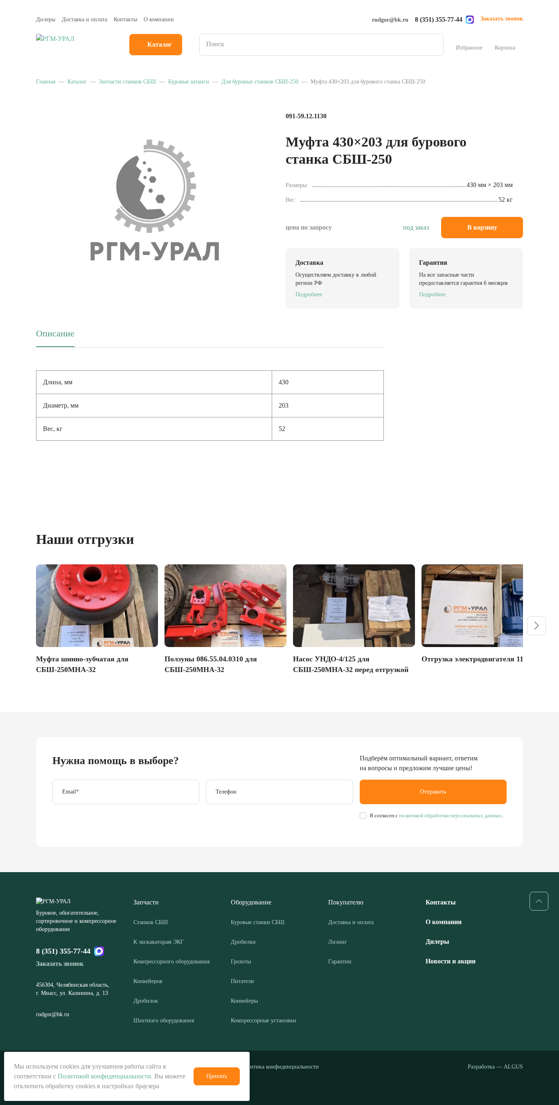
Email (70, 792)
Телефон (226, 792)
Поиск (435, 45)
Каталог (159, 44)
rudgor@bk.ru (390, 20)
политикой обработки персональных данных (450, 815)
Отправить (433, 792)
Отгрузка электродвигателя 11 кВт (480, 659)
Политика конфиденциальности (279, 1067)
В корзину (482, 227)
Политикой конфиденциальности (104, 1076)
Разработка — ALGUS (495, 1067)
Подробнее (308, 294)
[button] (536, 625)
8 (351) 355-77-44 (438, 19)
